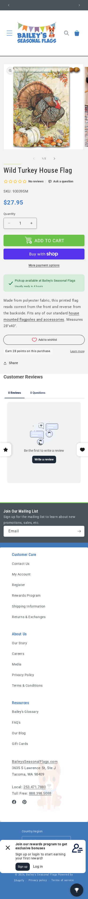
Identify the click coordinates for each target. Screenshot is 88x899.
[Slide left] (34, 158)
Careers (18, 654)
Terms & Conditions (27, 685)
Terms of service (62, 880)
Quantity (9, 214)
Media (17, 664)
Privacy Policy (23, 675)
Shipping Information (29, 606)
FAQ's (16, 722)
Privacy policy (38, 880)
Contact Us (21, 564)
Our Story (19, 643)
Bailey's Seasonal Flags (41, 874)
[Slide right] (54, 158)
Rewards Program (26, 595)
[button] (9, 33)
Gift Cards (20, 744)
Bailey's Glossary (25, 712)
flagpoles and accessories (41, 319)
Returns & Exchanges (29, 617)
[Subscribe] (79, 531)
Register (18, 585)
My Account (21, 574)
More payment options (44, 265)
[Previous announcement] (9, 5)
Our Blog (19, 733)
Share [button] (13, 363)
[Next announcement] (79, 5)
